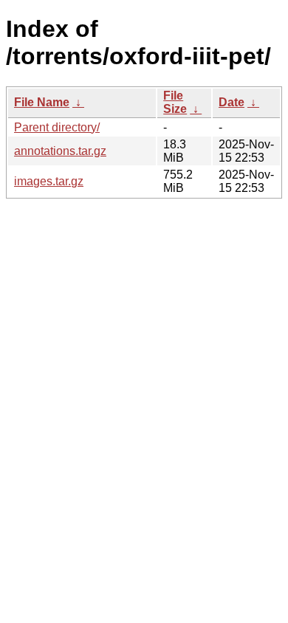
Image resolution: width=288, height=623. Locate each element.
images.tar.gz (48, 181)
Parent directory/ (57, 127)
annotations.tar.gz (60, 151)
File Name (41, 102)
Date (231, 102)
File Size (175, 102)
